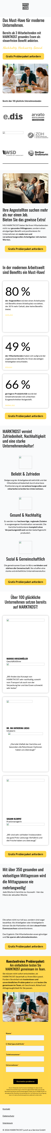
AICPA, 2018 (9, 315)
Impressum (8, 1123)
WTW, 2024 (8, 367)
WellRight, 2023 (10, 405)
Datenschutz (8, 1116)
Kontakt (6, 1109)
